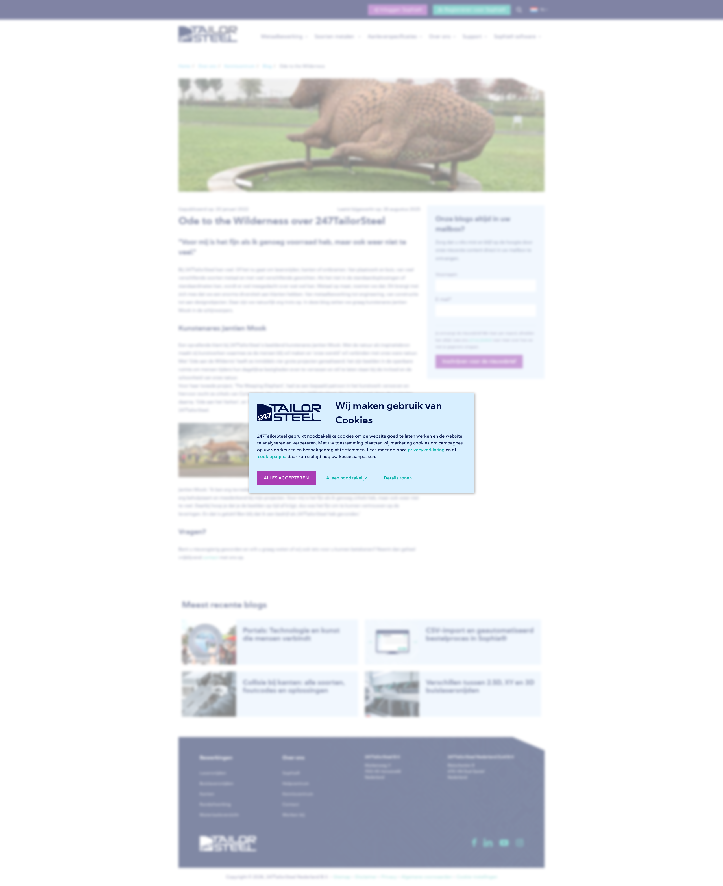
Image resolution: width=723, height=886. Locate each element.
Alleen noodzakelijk (346, 478)
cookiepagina (272, 456)
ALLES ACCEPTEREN (286, 478)
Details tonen (398, 478)
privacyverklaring (426, 450)
